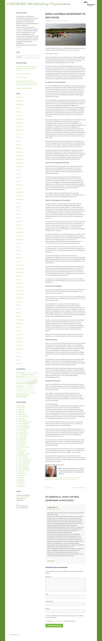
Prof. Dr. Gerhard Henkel (24, 461)
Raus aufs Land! (49, 488)
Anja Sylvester (21, 413)
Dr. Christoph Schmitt (23, 423)
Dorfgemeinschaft (29, 375)
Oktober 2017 (19, 345)
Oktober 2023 (19, 163)
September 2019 (20, 298)
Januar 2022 (19, 225)
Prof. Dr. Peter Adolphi (23, 465)
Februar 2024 (19, 148)
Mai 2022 (18, 210)
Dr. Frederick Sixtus (23, 425)
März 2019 (18, 316)
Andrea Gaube (21, 406)
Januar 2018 (19, 338)
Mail (17, 504)
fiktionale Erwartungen (31, 376)
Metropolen (27, 385)
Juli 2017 (18, 353)
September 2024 (20, 130)
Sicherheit (30, 391)
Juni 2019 (18, 309)
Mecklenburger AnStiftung (22, 497)
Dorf (22, 375)
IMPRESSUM (12, 634)
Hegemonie (27, 378)
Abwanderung (55, 477)
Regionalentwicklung (24, 389)
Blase (20, 374)
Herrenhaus (32, 378)
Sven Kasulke (21, 479)
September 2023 (20, 166)
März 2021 (18, 254)
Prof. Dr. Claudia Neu (23, 416)
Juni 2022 (18, 207)
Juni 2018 (18, 327)
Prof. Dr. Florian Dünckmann (25, 459)
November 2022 (20, 192)
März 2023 (18, 181)
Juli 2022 (18, 203)
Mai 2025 (18, 112)
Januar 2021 (19, 261)
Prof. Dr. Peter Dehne (23, 466)
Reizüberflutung (19, 391)
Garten (36, 376)
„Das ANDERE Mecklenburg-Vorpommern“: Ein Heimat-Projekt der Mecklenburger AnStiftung (26, 68)
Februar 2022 (19, 221)
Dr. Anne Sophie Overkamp (24, 422)
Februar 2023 (19, 185)
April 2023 (18, 177)
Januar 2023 (19, 188)
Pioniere (34, 387)
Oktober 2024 (19, 126)
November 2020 (20, 269)
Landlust (34, 380)
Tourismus (60, 479)
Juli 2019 (18, 305)
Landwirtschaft (20, 383)
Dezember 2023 (20, 155)
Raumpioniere (18, 389)
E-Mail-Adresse (49, 601)
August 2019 (19, 301)
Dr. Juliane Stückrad (23, 432)
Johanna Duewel (22, 450)
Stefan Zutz (20, 477)
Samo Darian (21, 472)
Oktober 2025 (19, 101)
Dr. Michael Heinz (22, 440)
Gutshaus (23, 378)
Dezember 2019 (20, 290)
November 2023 (20, 159)
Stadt (33, 391)
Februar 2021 (19, 258)
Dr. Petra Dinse (21, 441)
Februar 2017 (19, 363)
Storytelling (54, 479)
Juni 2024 (18, 134)
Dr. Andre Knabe (22, 420)
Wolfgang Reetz (22, 486)
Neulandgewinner (30, 387)
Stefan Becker (21, 475)
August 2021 (19, 243)
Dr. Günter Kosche (22, 431)
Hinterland (35, 378)
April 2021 (18, 250)
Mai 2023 (18, 174)
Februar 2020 (19, 283)
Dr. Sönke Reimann (22, 474)
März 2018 (18, 331)
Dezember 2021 (20, 228)
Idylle (17, 380)
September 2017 (20, 349)
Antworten (50, 561)
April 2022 (18, 214)
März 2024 (18, 144)
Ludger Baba (21, 452)
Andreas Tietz (21, 409)
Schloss (26, 391)
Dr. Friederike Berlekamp (24, 427)
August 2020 (19, 276)
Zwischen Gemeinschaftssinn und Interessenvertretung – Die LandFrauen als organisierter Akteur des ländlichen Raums (26, 82)
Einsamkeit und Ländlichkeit (23, 74)
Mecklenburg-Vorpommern (20, 385)
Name (47, 594)
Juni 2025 (18, 108)
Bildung (17, 374)
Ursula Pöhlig (21, 482)
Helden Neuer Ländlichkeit (79, 488)
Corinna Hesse (21, 418)
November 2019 (20, 294)
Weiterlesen (19, 47)
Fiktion (26, 376)
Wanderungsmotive (32, 392)
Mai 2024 (18, 137)
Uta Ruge (20, 484)
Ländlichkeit (69, 477)
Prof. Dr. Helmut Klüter (23, 463)
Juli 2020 (18, 280)
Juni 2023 (18, 170)
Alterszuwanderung (28, 372)
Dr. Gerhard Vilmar (22, 429)
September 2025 (20, 104)
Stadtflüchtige (18, 392)
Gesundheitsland (19, 378)
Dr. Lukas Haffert (22, 436)
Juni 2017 (18, 356)
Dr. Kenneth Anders (23, 434)
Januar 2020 (19, 287)
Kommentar (48, 577)
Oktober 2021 (19, 236)
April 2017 (18, 360)
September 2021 (20, 239)
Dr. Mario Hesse (22, 438)
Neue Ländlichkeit (76, 477)
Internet (61, 477)
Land (30, 380)
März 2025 (18, 115)
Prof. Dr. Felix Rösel (23, 457)
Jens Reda (20, 448)
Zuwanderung (66, 479)
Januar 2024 (19, 152)
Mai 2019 (18, 312)
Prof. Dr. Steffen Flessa (23, 468)
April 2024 (18, 141)
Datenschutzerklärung (58, 621)
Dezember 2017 (20, 342)
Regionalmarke (48, 479)
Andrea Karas (21, 407)
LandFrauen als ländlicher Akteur (24, 88)
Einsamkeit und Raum (21, 77)
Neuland (25, 387)
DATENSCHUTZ (17, 634)
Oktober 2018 (19, 323)
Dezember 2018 (20, 320)
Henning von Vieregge (23, 447)
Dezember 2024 (20, 119)
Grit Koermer (21, 445)
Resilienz (23, 391)
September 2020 (20, 272)
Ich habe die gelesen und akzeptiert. (61, 621)
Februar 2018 (19, 334)
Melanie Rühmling (22, 456)
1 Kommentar (73, 479)
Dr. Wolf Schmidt (65, 20)
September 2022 (20, 199)
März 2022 (19, 217)
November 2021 (20, 232)
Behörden (36, 372)
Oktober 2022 (19, 196)
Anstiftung (33, 372)
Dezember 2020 (20, 265)
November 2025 (20, 97)
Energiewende (20, 377)
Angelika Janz (21, 411)
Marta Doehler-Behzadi (23, 454)
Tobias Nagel (21, 481)
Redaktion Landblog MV (24, 470)
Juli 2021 (18, 247)
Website (47, 608)
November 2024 (20, 123)
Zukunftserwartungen (22, 395)
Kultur (64, 477)
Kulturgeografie (26, 380)
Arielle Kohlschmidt (23, 415)
